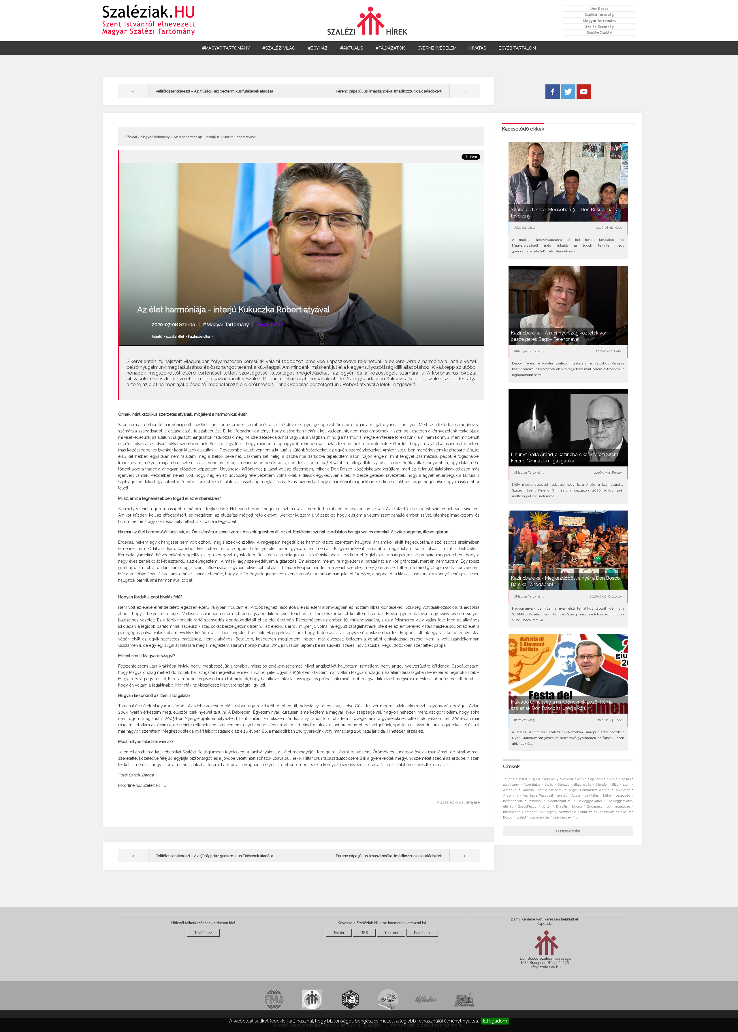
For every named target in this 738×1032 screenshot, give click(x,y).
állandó (601, 784)
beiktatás (591, 795)
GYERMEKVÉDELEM (437, 48)
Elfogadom (495, 1021)
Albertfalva (532, 784)
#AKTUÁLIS (351, 48)
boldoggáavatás (590, 801)
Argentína (510, 795)
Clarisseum (605, 812)
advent (567, 779)
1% (513, 779)
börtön (546, 806)
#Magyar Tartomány (226, 324)
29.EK (535, 779)
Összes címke (568, 831)
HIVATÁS (477, 48)
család (521, 817)
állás (614, 784)
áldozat (563, 784)
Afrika (581, 779)
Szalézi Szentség (599, 26)
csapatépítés (539, 817)
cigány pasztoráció (561, 812)
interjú (157, 336)
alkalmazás (582, 784)
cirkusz (586, 812)
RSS (364, 933)
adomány (551, 779)
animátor (623, 790)
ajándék (596, 779)
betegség (622, 795)
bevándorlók (512, 801)
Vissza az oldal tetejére (458, 802)
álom (626, 784)
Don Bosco (599, 8)
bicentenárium (559, 801)
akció (611, 779)
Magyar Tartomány (599, 20)
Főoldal (131, 137)
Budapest (594, 806)
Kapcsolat (545, 923)
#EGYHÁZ (317, 48)
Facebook (422, 933)
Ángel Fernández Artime (589, 790)
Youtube (391, 933)
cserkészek (562, 817)
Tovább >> (203, 933)
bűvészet (510, 812)
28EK (523, 779)
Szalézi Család (599, 32)
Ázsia (575, 795)
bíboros (535, 801)
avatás (562, 795)
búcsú (577, 806)
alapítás (625, 779)
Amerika (509, 790)
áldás (549, 784)
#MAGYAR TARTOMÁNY (226, 48)
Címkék (511, 766)
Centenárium (532, 812)
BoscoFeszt (527, 806)
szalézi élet (175, 336)
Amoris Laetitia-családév (542, 790)
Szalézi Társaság (599, 14)
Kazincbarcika (199, 336)
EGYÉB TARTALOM (517, 48)
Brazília (562, 806)
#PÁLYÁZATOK (390, 48)
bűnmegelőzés (618, 806)
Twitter (338, 933)
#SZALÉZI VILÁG (278, 48)
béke (607, 795)
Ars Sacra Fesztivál (538, 795)
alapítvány (511, 784)
